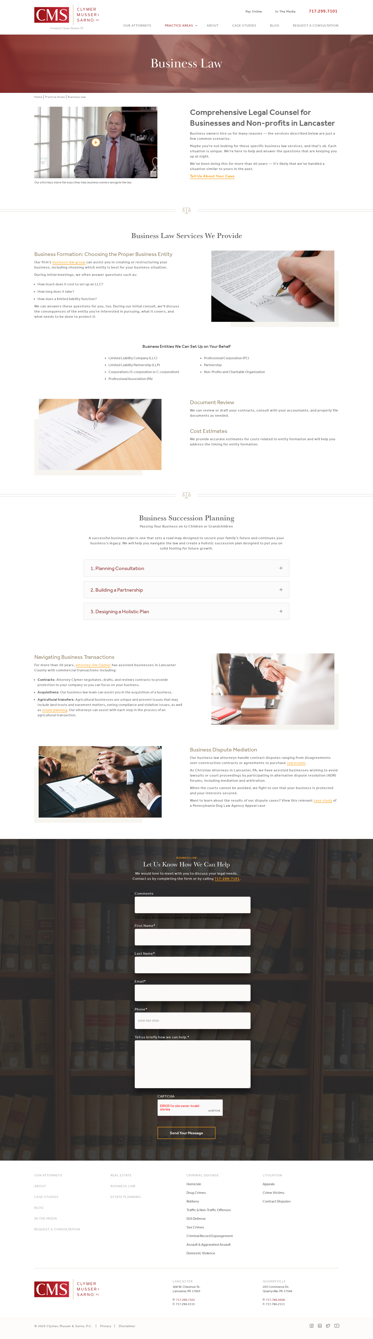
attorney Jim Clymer (93, 665)
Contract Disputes (277, 1201)
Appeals (269, 1184)
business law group (68, 262)
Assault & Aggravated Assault (208, 1244)
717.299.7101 (323, 11)
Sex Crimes (195, 1227)
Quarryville (274, 1281)
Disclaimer (127, 1326)
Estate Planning (126, 1197)
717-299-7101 (227, 878)
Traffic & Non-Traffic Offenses (208, 1210)
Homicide (193, 1184)
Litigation (272, 1175)
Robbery (192, 1201)
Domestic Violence (200, 1253)
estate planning (54, 710)
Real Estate (121, 1175)
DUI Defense (196, 1218)
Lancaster (183, 1281)
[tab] (186, 568)
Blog (274, 25)
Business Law (123, 1186)
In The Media (285, 11)
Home (38, 97)
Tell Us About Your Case (212, 176)
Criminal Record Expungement (209, 1236)
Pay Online (254, 11)
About (213, 25)
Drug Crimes (196, 1192)
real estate (296, 763)
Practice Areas (179, 25)
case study (323, 800)
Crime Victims (273, 1192)
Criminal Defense (202, 1175)
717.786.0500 (275, 1300)
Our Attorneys (137, 25)
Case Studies (244, 25)
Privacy (106, 1326)
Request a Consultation (316, 25)
